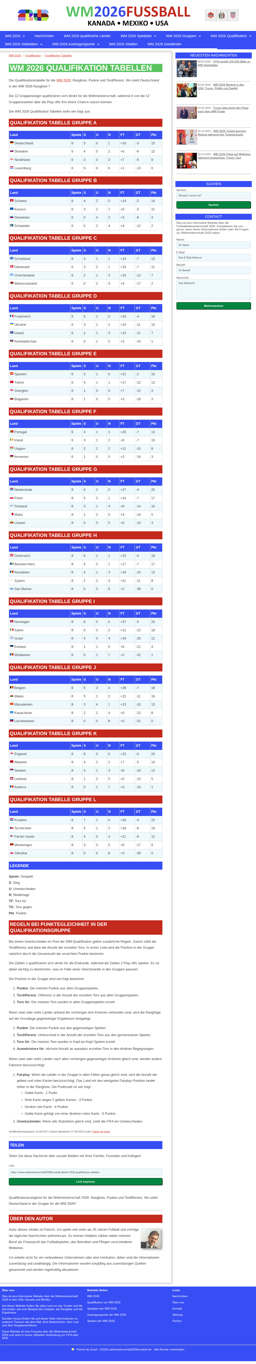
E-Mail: (180, 252)
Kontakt (177, 1308)
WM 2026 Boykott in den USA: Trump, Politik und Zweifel (221, 86)
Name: (180, 239)
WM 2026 (63, 80)
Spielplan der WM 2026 (102, 1308)
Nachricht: (182, 277)
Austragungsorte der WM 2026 (106, 1314)
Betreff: (181, 264)
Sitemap (177, 1314)
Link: (12, 1165)
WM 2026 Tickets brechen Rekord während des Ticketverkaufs (222, 132)
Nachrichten (180, 1296)
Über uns (178, 1302)
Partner (177, 1320)
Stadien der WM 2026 (101, 1320)
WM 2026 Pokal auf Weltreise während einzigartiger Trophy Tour (224, 155)
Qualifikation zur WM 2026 (104, 1302)
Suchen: (181, 190)
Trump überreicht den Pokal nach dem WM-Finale (223, 109)
